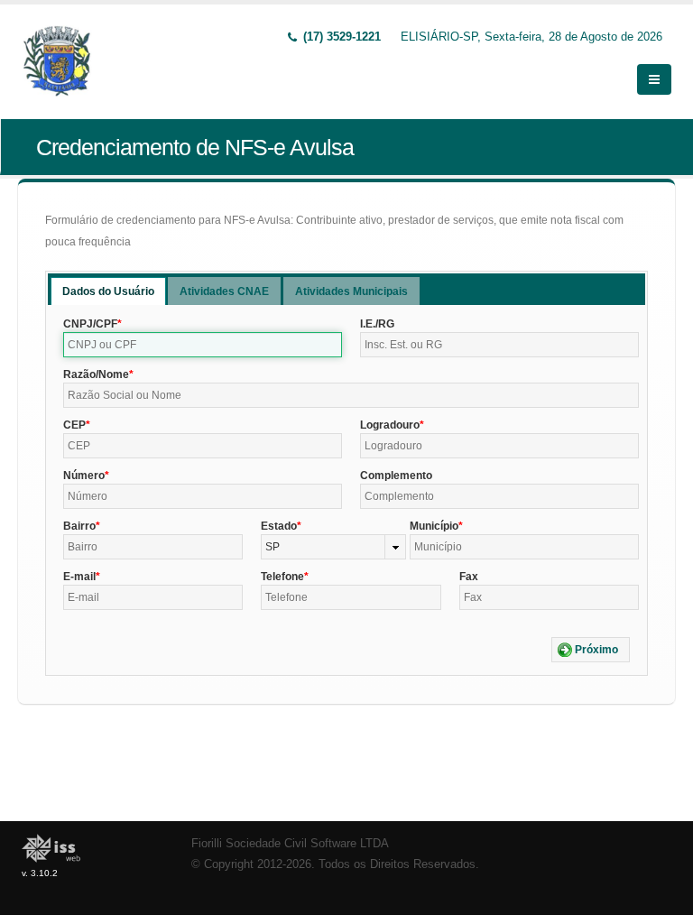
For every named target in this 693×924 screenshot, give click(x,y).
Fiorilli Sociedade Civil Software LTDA (290, 843)
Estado (279, 526)
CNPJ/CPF (90, 324)
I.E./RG (377, 324)
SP (272, 547)
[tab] (108, 291)
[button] (590, 649)
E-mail (79, 576)
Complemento (396, 475)
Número (84, 475)
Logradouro (390, 425)
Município (434, 526)
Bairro (79, 526)
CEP (74, 425)
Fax (468, 576)
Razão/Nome (96, 374)
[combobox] (333, 546)
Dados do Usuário (108, 291)
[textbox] (202, 344)
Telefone (282, 576)
